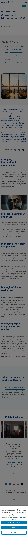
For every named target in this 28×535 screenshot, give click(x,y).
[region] (14, 520)
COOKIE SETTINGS (14, 533)
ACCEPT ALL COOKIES (14, 522)
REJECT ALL (14, 527)
